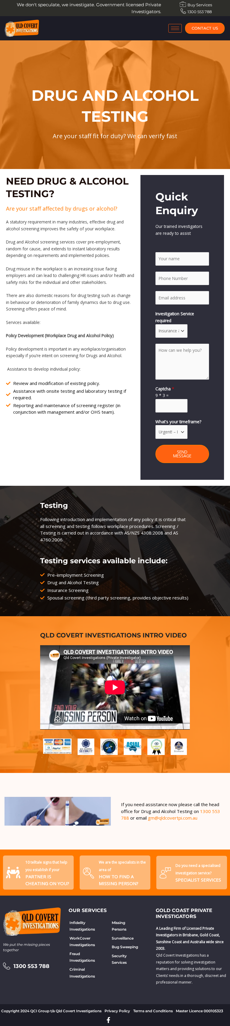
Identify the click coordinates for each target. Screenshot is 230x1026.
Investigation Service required (174, 317)
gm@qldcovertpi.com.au (172, 818)
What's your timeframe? (178, 421)
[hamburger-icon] (175, 28)
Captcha (164, 389)
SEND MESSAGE (182, 454)
